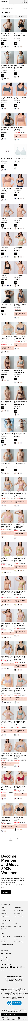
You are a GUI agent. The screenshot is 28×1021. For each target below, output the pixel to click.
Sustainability (17, 907)
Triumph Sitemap (18, 913)
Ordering (3, 923)
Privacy (16, 939)
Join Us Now (6, 892)
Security (3, 941)
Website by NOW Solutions (14, 1011)
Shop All (6, 8)
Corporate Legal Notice (7, 944)
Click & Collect (17, 926)
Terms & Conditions (6, 939)
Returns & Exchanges (19, 936)
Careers (3, 910)
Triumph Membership (19, 910)
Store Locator (4, 913)
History (3, 907)
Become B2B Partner (19, 916)
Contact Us (4, 929)
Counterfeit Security (19, 941)
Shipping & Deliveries (6, 926)
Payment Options (5, 936)
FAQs (15, 923)
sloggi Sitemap (5, 916)
